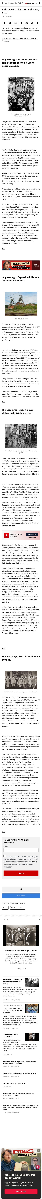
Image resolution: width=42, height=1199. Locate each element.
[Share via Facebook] (4, 23)
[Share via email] (26, 23)
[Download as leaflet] (32, 23)
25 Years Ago (7, 38)
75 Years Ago (29, 38)
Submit (21, 873)
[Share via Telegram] (21, 23)
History (5, 908)
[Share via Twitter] (10, 23)
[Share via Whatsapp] (15, 23)
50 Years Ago (18, 38)
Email (5, 846)
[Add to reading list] (37, 23)
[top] (3, 248)
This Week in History (17, 908)
